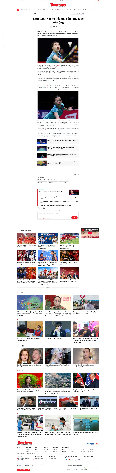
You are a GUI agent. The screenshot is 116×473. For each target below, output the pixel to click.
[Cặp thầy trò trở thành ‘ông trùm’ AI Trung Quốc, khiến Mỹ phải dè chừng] (26, 401)
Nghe (2, 32)
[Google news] (79, 460)
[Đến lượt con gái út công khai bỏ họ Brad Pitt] (30, 356)
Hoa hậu (89, 9)
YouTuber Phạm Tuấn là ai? (54, 338)
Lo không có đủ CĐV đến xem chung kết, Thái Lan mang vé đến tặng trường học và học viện (47, 264)
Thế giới (44, 9)
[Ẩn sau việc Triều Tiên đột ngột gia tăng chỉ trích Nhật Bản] (30, 380)
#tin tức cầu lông (42, 179)
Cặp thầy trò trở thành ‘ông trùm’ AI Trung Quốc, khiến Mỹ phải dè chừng (26, 409)
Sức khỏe (40, 9)
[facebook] (96, 1)
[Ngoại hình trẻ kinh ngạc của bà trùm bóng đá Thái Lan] (86, 356)
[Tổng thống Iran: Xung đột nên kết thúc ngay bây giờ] (68, 401)
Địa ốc (35, 9)
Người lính (64, 9)
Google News (83, 13)
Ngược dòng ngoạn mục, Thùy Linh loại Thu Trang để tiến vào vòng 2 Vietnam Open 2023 (62, 162)
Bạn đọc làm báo (24, 469)
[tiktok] (72, 460)
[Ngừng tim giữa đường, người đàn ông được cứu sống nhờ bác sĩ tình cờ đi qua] (58, 423)
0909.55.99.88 (38, 458)
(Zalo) (42, 458)
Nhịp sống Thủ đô (20, 453)
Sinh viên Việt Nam (61, 0)
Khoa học (85, 9)
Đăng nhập (39, 210)
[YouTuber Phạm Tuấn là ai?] (58, 329)
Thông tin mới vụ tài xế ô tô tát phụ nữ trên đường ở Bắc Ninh (85, 313)
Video (94, 9)
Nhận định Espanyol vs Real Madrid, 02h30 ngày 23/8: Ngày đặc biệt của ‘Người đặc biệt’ (47, 247)
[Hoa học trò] (97, 444)
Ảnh (36, 447)
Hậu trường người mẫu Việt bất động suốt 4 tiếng (57, 366)
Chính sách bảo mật (88, 456)
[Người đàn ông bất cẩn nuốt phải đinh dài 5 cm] (86, 423)
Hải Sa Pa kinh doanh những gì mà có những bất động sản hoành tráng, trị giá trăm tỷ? (85, 340)
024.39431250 (21, 460)
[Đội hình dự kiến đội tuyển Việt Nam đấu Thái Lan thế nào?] (26, 238)
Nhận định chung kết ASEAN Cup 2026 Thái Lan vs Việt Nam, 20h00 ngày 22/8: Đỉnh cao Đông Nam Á (26, 281)
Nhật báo (28, 447)
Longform (55, 447)
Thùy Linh (58, 65)
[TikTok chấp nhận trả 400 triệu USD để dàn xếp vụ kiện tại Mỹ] (47, 401)
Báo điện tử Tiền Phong (58, 5)
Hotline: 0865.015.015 (40, 0)
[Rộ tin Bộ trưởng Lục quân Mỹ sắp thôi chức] (89, 401)
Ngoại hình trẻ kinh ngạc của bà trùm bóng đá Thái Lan (84, 366)
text (74, 13)
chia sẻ (72, 13)
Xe (67, 9)
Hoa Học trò (70, 0)
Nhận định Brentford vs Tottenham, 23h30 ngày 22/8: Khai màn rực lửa (26, 263)
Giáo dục (80, 9)
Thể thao (59, 9)
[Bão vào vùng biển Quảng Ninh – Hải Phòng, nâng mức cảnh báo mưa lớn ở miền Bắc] (30, 302)
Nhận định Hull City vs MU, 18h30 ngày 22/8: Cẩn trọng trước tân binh (69, 263)
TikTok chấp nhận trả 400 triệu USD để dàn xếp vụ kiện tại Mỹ (47, 409)
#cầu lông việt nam (53, 179)
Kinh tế (25, 9)
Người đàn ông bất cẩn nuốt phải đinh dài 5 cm (85, 433)
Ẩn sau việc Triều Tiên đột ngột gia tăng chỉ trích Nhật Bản (28, 391)
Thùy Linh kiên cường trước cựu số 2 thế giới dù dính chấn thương (61, 141)
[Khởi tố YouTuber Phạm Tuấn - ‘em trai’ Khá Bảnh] (30, 329)
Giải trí (75, 9)
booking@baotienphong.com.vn (41, 459)
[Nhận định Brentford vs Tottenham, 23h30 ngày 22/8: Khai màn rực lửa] (26, 255)
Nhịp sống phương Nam (30, 453)
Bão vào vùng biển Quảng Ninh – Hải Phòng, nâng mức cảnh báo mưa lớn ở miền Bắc (29, 313)
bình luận (80, 13)
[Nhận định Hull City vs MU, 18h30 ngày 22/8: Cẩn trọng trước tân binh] (69, 255)
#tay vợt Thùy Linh (63, 182)
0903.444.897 (53, 458)
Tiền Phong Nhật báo (51, 0)
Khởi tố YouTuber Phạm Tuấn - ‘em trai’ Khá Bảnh (28, 339)
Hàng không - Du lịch (85, 451)
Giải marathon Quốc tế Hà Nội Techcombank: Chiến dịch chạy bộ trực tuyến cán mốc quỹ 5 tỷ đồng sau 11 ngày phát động (48, 282)
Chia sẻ (2, 36)
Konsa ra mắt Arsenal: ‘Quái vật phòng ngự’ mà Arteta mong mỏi (68, 280)
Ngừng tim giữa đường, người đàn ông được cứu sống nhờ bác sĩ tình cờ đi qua (58, 433)
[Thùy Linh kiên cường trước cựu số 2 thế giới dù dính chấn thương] (42, 141)
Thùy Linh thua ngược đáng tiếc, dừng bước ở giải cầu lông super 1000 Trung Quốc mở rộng (61, 154)
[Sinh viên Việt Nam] (90, 444)
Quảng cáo (82, 0)
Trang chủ (18, 10)
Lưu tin (2, 39)
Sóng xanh (31, 9)
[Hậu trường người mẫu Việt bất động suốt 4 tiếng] (58, 356)
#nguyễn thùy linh (53, 182)
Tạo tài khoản (48, 210)
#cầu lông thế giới (63, 179)
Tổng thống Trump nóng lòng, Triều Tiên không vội (85, 391)
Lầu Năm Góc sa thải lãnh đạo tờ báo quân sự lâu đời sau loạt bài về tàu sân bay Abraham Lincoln (57, 391)
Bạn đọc (73, 451)
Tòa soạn (76, 0)
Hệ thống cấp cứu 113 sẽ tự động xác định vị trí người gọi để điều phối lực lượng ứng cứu (29, 434)
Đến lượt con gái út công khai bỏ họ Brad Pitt (29, 366)
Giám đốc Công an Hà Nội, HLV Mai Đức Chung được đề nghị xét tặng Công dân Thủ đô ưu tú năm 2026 (58, 313)
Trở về (2, 46)
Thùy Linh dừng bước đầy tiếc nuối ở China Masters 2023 (52, 192)
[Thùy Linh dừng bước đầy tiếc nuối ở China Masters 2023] (74, 192)
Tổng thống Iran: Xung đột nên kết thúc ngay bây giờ (67, 409)
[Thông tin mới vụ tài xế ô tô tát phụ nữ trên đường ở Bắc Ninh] (86, 302)
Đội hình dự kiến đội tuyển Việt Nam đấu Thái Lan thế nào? (26, 246)
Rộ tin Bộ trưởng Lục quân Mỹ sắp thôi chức (88, 409)
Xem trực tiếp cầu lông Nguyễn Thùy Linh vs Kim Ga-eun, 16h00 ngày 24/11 (58, 197)
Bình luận (2, 42)
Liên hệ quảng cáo (37, 456)
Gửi (74, 217)
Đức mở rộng (52, 67)
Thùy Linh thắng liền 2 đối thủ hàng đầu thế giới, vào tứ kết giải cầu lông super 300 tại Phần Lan (61, 148)
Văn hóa (71, 9)
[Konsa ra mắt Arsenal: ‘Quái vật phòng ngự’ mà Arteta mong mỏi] (69, 273)
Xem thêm (98, 10)
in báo (77, 13)
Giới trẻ (49, 9)
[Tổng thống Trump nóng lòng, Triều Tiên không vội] (86, 380)
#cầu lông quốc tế (42, 182)
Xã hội (22, 9)
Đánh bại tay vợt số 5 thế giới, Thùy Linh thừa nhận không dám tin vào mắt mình (59, 202)
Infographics (65, 447)
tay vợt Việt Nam (45, 85)
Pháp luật (54, 9)
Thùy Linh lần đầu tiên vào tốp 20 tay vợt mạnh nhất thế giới (55, 205)
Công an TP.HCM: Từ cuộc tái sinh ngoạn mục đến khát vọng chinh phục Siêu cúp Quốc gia (69, 247)
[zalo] (76, 460)
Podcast (46, 447)
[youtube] (98, 1)
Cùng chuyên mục (24, 231)
